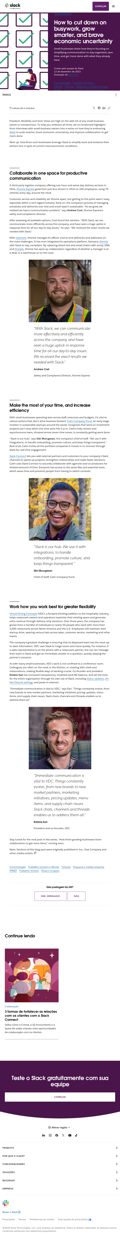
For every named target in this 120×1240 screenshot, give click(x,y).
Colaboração (63, 14)
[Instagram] (50, 1136)
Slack (12, 132)
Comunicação (62, 83)
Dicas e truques (50, 870)
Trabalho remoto (29, 870)
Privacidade (8, 1219)
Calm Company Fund (79, 421)
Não (76, 896)
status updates (95, 678)
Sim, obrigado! (50, 896)
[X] (63, 1136)
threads (19, 249)
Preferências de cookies (42, 1219)
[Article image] (32, 975)
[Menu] (113, 6)
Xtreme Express (26, 189)
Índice (6, 94)
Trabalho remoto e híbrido (43, 867)
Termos (22, 1219)
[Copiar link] (109, 108)
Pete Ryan (73, 74)
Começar (101, 6)
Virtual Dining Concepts (23, 613)
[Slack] (13, 6)
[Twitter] (94, 108)
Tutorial (69, 86)
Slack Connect (18, 456)
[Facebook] (99, 108)
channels (21, 237)
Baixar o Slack (9, 1212)
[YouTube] (69, 1136)
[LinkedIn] (103, 108)
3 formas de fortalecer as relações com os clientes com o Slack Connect (31, 1015)
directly (103, 241)
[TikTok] (76, 1136)
